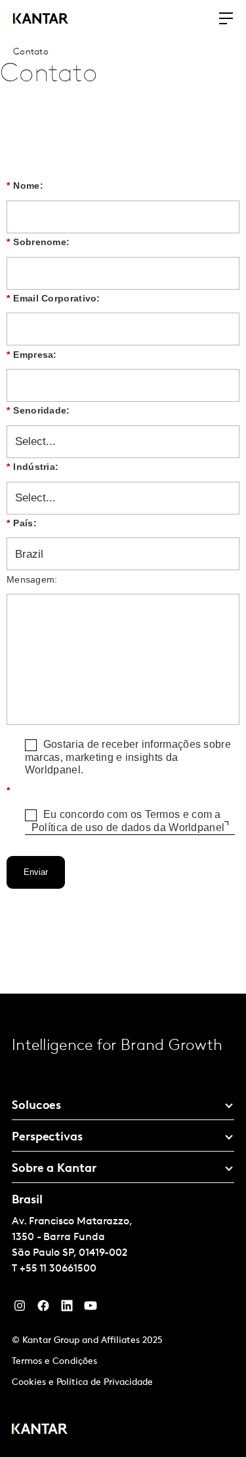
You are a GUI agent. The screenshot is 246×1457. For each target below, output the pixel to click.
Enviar (36, 872)
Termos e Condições (54, 1362)
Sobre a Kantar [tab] (54, 1169)
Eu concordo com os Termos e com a (127, 821)
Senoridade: (38, 410)
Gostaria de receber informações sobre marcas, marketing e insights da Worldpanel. (128, 757)
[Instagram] (20, 1309)
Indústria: (32, 466)
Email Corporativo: (53, 298)
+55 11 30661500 (58, 1269)
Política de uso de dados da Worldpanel (127, 827)
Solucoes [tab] (36, 1106)
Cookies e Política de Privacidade (82, 1383)
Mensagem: (32, 579)
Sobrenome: (38, 242)
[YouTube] (67, 1309)
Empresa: (32, 354)
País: (22, 523)
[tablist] (123, 1225)
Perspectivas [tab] (47, 1138)
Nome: (25, 185)
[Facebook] (43, 1309)
